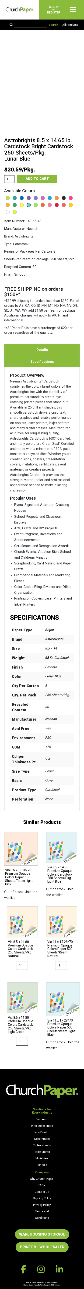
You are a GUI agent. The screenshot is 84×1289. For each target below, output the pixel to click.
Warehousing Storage (42, 1234)
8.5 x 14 (51, 648)
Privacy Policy (42, 1205)
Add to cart (37, 179)
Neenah (51, 719)
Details (42, 350)
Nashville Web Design (41, 1285)
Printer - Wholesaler (42, 1247)
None (49, 799)
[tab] (42, 350)
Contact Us (42, 1191)
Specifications (42, 361)
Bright (49, 630)
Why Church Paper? (42, 1178)
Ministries (41, 1158)
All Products (70, 24)
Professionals (42, 1145)
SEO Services (56, 1285)
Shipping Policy (42, 1198)
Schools (42, 1165)
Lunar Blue (53, 676)
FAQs (41, 1185)
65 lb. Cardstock (57, 658)
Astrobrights (54, 639)
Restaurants (42, 1152)
